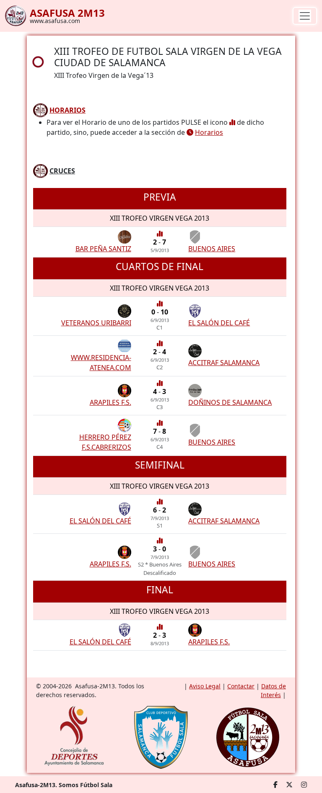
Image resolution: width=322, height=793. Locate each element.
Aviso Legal (205, 686)
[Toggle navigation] (305, 16)
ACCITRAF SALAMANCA (224, 362)
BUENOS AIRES (211, 248)
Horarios (209, 132)
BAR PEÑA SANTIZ (103, 248)
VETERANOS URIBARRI (96, 322)
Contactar (240, 686)
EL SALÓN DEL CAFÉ (219, 322)
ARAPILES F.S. (110, 402)
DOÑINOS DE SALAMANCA (230, 402)
